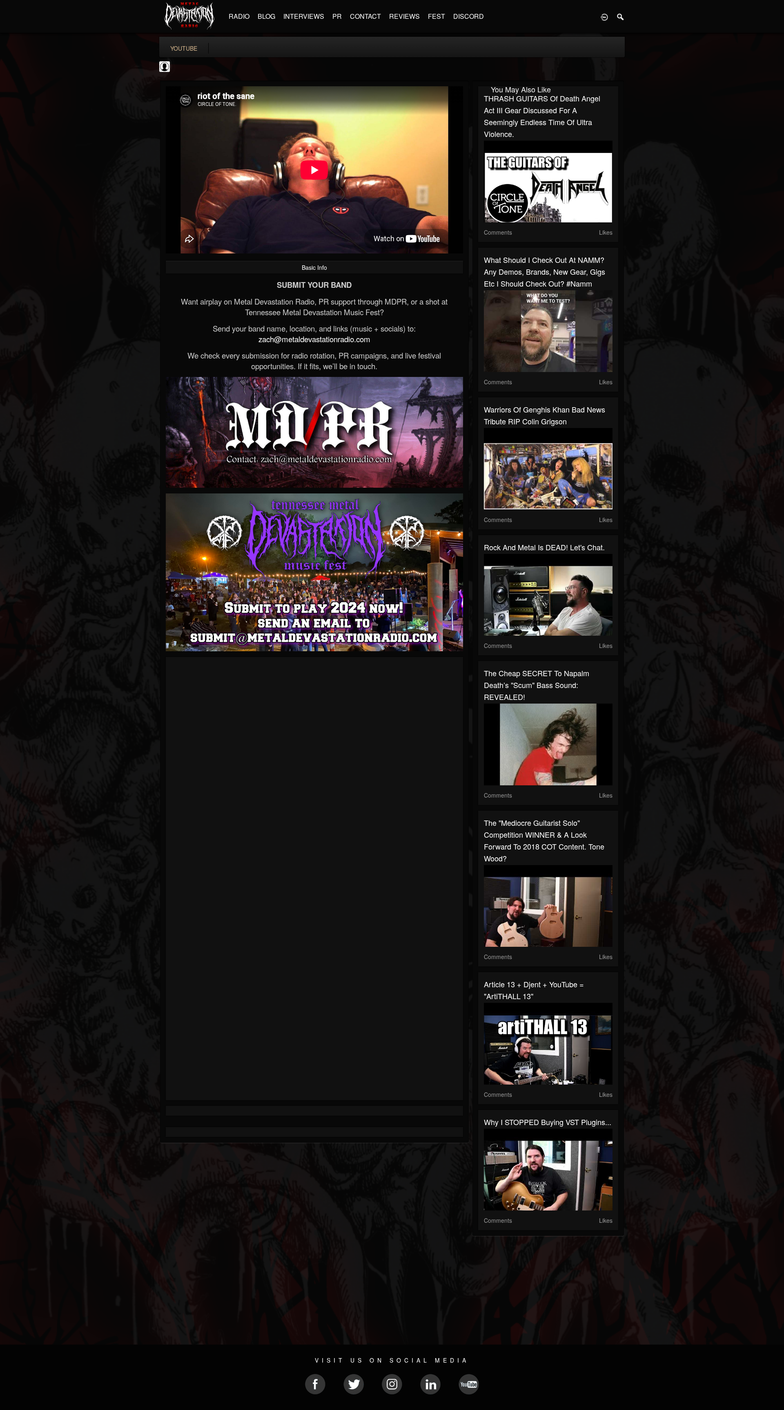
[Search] (621, 16)
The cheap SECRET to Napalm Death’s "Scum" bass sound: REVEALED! (536, 685)
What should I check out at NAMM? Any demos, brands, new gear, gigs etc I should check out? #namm (544, 271)
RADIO (239, 16)
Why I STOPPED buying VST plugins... (547, 1121)
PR (337, 16)
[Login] (604, 16)
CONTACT (365, 16)
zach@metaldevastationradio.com (314, 339)
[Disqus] (314, 772)
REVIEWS (404, 16)
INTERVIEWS (303, 16)
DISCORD (468, 16)
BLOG (266, 16)
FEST (436, 16)
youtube (183, 48)
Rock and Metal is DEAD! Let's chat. (544, 547)
